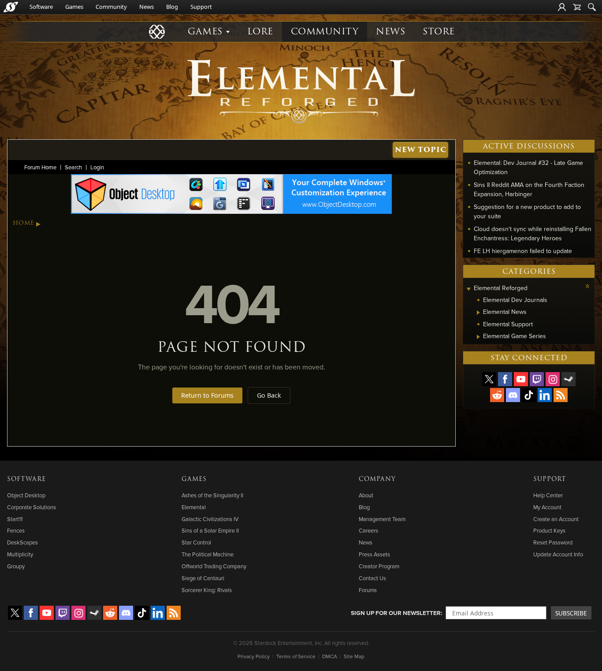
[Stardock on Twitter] (489, 379)
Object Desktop (26, 495)
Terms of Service (296, 656)
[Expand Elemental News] (478, 312)
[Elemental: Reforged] (301, 90)
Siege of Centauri (203, 578)
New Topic (420, 149)
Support (201, 7)
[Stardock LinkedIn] (545, 395)
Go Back (269, 395)
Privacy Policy (254, 656)
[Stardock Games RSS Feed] (561, 395)
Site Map (354, 656)
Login (97, 167)
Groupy (16, 566)
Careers (368, 530)
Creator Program (379, 566)
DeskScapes (22, 542)
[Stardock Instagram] (553, 379)
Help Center (548, 495)
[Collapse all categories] (587, 286)
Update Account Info (558, 554)
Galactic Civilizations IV (210, 519)
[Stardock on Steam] (568, 379)
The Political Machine (208, 554)
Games (74, 7)
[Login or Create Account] (562, 7)
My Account (547, 507)
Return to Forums (207, 395)
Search (73, 167)
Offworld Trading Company (214, 566)
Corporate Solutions (31, 507)
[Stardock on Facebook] (505, 379)
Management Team (382, 519)
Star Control (196, 542)
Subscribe (571, 613)
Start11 (14, 519)
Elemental (194, 507)
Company (377, 479)
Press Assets (374, 554)
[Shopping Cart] (576, 7)
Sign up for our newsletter (396, 612)
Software (41, 7)
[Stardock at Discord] (513, 395)
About (366, 495)
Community (111, 7)
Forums (368, 590)
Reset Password (552, 542)
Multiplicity (20, 554)
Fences (16, 530)
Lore (260, 31)
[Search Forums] (591, 7)
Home (23, 223)
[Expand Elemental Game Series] (478, 337)
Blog (172, 7)
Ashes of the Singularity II (212, 495)
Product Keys (549, 530)
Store (439, 31)
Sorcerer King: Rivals (207, 590)
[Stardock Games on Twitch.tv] (537, 379)
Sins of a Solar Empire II (210, 530)
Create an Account (556, 519)
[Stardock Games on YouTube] (521, 379)
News (146, 7)
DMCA (329, 656)
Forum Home (40, 167)
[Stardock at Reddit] (497, 395)
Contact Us (372, 578)
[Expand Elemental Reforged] (468, 289)
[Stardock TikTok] (529, 395)
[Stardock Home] (11, 7)
